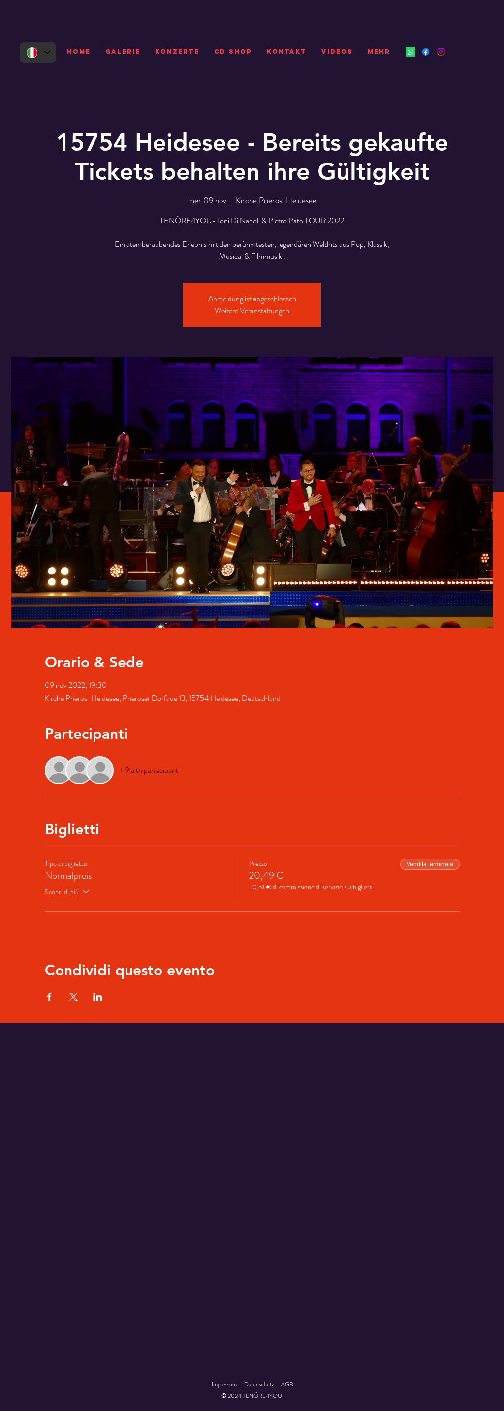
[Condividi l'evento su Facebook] (49, 997)
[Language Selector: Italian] (38, 52)
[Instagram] (441, 52)
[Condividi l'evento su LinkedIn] (97, 997)
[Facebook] (426, 52)
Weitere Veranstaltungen (252, 310)
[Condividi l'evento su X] (73, 997)
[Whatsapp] (410, 52)
